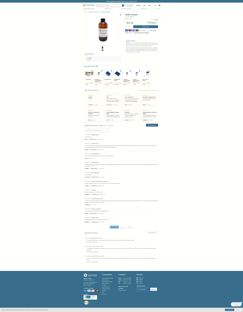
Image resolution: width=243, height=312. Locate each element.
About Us (104, 294)
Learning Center (105, 287)
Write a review (152, 125)
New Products (144, 8)
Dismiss (238, 309)
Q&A (130, 18)
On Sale (158, 8)
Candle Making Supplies (89, 8)
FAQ (103, 292)
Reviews (127, 18)
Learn (149, 5)
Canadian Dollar (122, 290)
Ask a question (152, 232)
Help (144, 5)
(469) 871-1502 (127, 281)
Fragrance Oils (107, 8)
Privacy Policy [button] (230, 309)
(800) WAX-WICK (127, 280)
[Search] (123, 5)
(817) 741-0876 (127, 278)
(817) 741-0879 (127, 283)
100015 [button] (156, 19)
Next (130, 227)
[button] (120, 15)
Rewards (138, 5)
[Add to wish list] (92, 71)
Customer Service (106, 288)
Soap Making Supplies (126, 8)
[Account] (156, 5)
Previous (114, 227)
